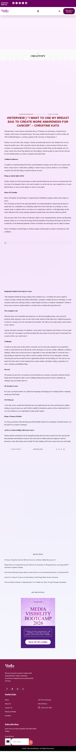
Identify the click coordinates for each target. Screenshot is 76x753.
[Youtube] (26, 3)
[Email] (64, 449)
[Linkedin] (20, 3)
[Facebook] (13, 3)
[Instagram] (17, 3)
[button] (38, 11)
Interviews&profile (26, 114)
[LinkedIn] (18, 689)
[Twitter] (59, 449)
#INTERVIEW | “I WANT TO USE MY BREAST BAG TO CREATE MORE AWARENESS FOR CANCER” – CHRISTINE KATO (38, 121)
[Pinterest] (61, 449)
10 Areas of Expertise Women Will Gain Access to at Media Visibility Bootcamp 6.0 (30, 560)
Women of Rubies (53, 114)
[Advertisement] (38, 34)
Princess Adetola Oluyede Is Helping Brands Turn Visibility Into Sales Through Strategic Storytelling (35, 582)
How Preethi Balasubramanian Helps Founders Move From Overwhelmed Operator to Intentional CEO (36, 572)
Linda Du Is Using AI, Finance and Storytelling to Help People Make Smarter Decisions (31, 577)
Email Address (10, 736)
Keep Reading (38, 449)
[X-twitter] (23, 3)
